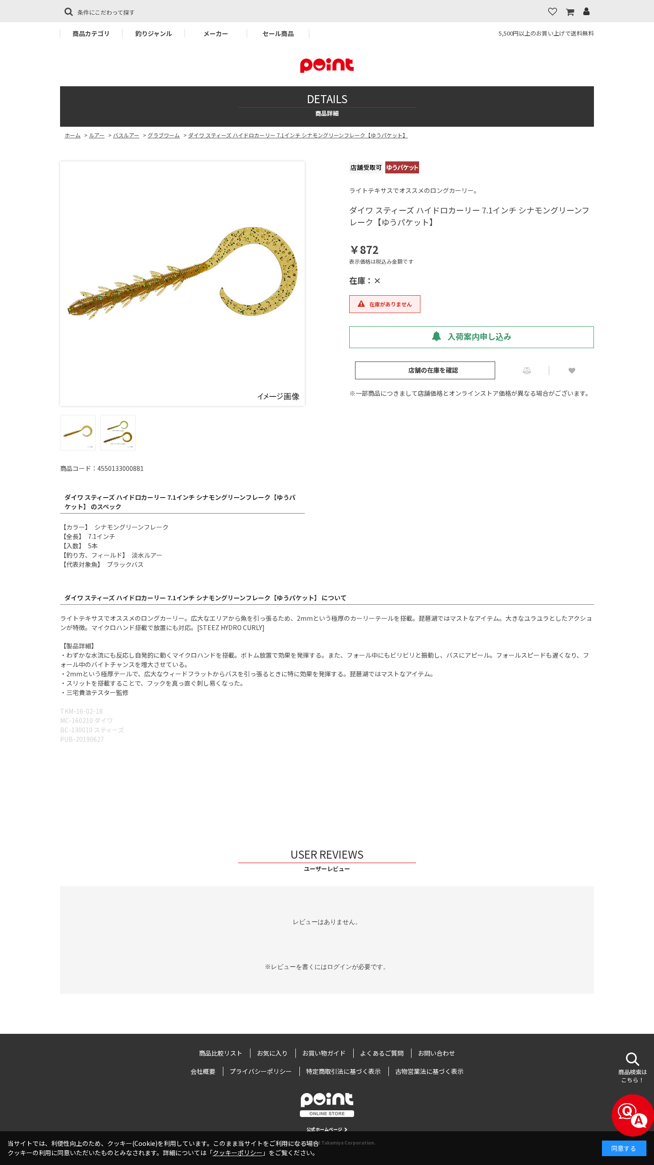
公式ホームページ (324, 1129)
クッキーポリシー (237, 1152)
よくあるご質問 (382, 1052)
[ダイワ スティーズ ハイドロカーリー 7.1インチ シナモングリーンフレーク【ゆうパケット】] (182, 284)
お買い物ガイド (324, 1052)
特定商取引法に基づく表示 (343, 1071)
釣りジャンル (153, 33)
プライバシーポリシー (261, 1071)
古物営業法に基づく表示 (429, 1071)
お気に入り (272, 1052)
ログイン (339, 966)
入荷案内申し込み (479, 336)
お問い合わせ (436, 1052)
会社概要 (202, 1071)
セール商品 (278, 33)
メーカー (215, 33)
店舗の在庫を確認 (433, 370)
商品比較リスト (220, 1052)
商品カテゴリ (91, 33)
